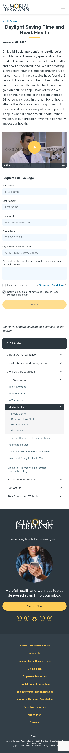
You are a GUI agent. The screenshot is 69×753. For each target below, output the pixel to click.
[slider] (34, 165)
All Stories (11, 21)
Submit (34, 304)
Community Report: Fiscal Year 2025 (29, 451)
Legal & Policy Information (35, 684)
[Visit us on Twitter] (42, 618)
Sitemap (34, 736)
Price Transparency (34, 707)
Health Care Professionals (34, 645)
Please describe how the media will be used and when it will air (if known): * (33, 263)
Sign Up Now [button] (34, 606)
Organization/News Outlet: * (18, 246)
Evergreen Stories (21, 424)
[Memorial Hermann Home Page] (15, 7)
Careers (34, 722)
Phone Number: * (11, 231)
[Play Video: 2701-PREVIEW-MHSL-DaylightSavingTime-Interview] (34, 147)
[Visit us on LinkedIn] (19, 618)
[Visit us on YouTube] (35, 618)
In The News (16, 400)
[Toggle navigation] (63, 7)
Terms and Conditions (51, 285)
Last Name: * (9, 200)
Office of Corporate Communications (29, 438)
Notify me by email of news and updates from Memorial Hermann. (32, 293)
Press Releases (17, 393)
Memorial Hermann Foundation (34, 699)
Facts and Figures (18, 444)
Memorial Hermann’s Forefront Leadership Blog (26, 469)
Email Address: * (11, 216)
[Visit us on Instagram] (49, 618)
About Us (34, 653)
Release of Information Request (34, 691)
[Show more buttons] (63, 165)
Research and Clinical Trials (35, 661)
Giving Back (35, 668)
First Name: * (9, 185)
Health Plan (34, 714)
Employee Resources (34, 676)
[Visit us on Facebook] (27, 618)
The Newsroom (17, 386)
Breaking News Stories (23, 419)
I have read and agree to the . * (36, 285)
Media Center (18, 413)
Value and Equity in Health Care (26, 458)
